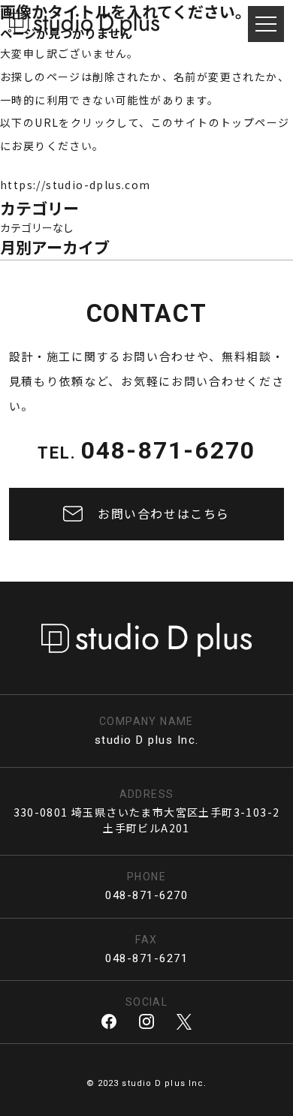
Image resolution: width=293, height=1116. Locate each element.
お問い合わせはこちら (164, 513)
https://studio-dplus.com (75, 184)
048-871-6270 (168, 450)
